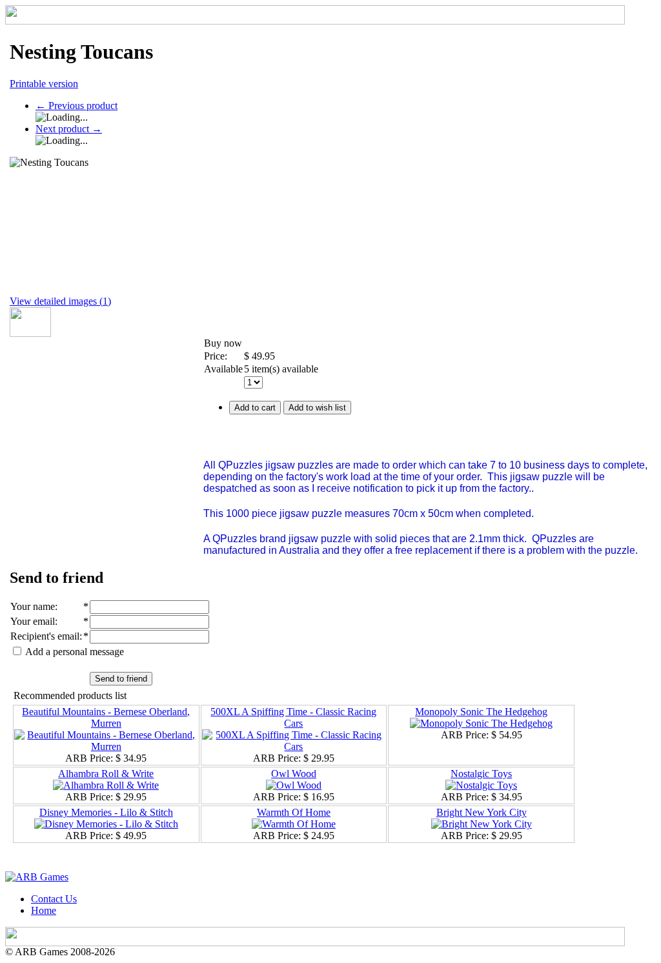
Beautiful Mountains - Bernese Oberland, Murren (106, 717)
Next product (69, 128)
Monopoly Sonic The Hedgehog (481, 711)
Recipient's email (44, 636)
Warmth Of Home (293, 812)
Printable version (44, 83)
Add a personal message (73, 651)
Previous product (76, 105)
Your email (32, 621)
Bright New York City (481, 812)
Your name (32, 606)
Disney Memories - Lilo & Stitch (106, 812)
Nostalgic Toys (481, 773)
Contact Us (54, 898)
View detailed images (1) (60, 301)
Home (43, 910)
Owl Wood (293, 773)
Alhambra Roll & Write (106, 773)
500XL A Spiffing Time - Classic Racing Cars (293, 717)
